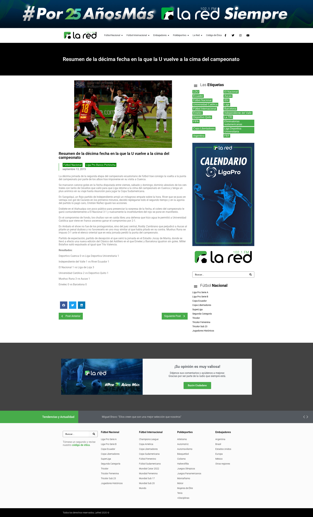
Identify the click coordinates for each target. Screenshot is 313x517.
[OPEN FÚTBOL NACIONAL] (122, 35)
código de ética (81, 445)
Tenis (179, 493)
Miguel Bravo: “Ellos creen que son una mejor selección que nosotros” (141, 416)
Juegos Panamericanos (189, 473)
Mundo (142, 488)
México (219, 458)
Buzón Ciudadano (197, 385)
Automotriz (183, 444)
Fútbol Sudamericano (150, 463)
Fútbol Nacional (72, 164)
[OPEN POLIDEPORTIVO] (188, 35)
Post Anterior (73, 316)
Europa (219, 454)
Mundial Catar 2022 (149, 468)
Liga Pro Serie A (109, 439)
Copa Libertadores (110, 454)
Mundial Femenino (148, 473)
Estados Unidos (223, 449)
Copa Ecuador (108, 449)
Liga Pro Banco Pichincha (101, 164)
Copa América (146, 444)
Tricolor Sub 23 (108, 478)
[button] (63, 305)
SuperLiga (106, 458)
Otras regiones (222, 463)
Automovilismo (184, 449)
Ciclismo (181, 458)
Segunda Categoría (110, 463)
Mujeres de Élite (185, 488)
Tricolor (104, 468)
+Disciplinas (183, 498)
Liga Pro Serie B (109, 444)
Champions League (148, 439)
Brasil (218, 444)
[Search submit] (250, 274)
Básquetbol (183, 454)
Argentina (220, 439)
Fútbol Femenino (147, 458)
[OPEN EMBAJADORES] (168, 35)
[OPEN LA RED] (202, 35)
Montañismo (183, 478)
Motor (180, 483)
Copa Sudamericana (149, 454)
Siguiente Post (172, 316)
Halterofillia (183, 463)
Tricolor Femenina (110, 473)
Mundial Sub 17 (147, 478)
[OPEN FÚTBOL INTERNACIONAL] (149, 35)
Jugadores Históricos (112, 483)
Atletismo (182, 439)
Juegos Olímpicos (186, 468)
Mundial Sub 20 (147, 483)
